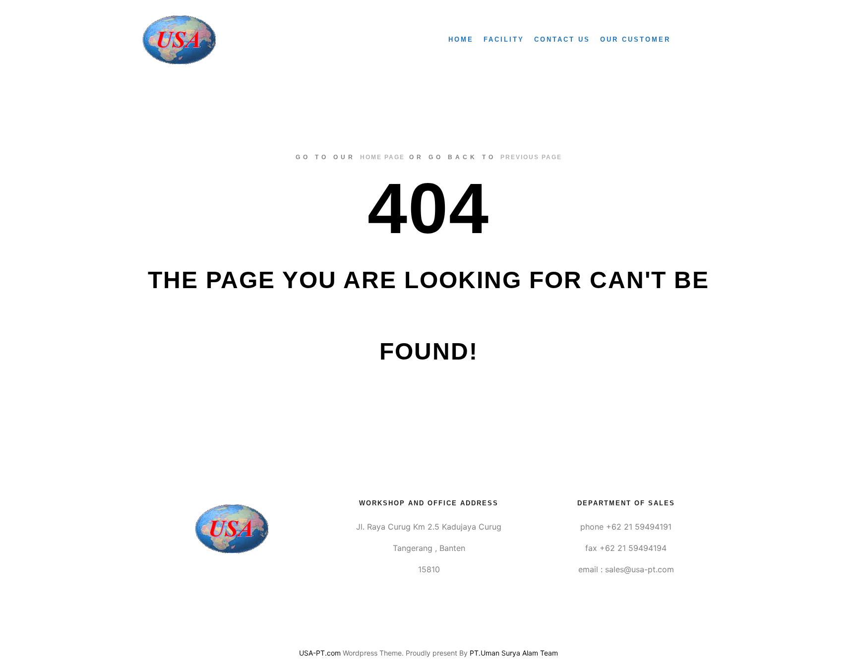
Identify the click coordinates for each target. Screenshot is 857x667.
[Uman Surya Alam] (179, 39)
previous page (531, 157)
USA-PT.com (320, 653)
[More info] (700, 39)
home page (382, 157)
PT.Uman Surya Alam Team (514, 653)
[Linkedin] (428, 627)
